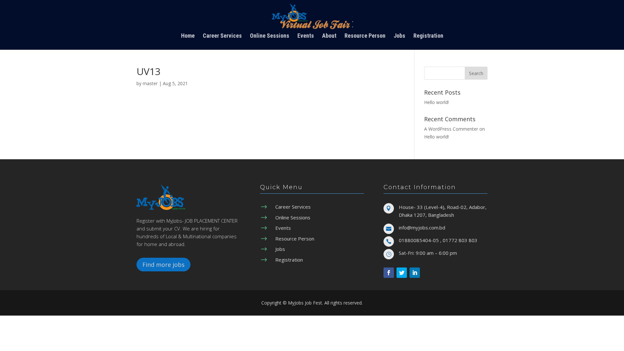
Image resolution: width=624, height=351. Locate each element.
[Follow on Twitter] (401, 272)
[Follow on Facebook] (389, 272)
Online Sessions (269, 36)
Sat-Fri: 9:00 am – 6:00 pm (428, 253)
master (150, 83)
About (329, 36)
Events (305, 36)
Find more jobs (163, 264)
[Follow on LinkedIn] (415, 272)
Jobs (399, 36)
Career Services (222, 36)
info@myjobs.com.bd (422, 227)
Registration (428, 36)
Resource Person (364, 36)
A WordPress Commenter (451, 129)
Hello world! (436, 102)
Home (188, 36)
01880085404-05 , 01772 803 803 (438, 240)
